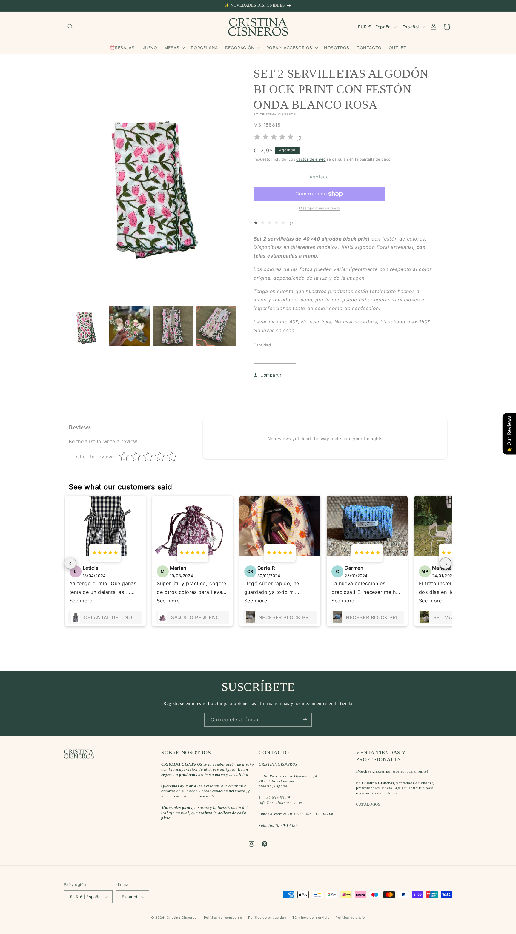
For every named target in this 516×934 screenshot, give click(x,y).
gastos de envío (311, 159)
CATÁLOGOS (368, 804)
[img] (274, 137)
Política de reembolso (223, 917)
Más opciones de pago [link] (319, 208)
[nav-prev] (70, 563)
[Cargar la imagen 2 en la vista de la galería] (129, 326)
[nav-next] (446, 563)
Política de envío (350, 917)
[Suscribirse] (304, 720)
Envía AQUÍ (392, 788)
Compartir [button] (270, 374)
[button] (70, 26)
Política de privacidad (267, 917)
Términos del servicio (311, 917)
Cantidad (262, 345)
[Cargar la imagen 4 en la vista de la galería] (216, 326)
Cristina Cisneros (182, 918)
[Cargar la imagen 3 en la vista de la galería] (173, 326)
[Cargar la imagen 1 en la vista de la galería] (85, 326)
